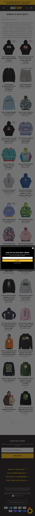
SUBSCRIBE (17, 260)
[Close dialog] (33, 248)
